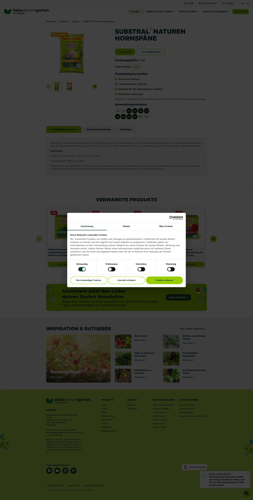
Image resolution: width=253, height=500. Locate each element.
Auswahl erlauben (126, 280)
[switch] (111, 269)
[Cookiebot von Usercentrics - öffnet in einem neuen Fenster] (171, 218)
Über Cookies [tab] (166, 226)
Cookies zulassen (164, 280)
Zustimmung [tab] (87, 226)
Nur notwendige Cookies (88, 280)
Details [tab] (126, 226)
